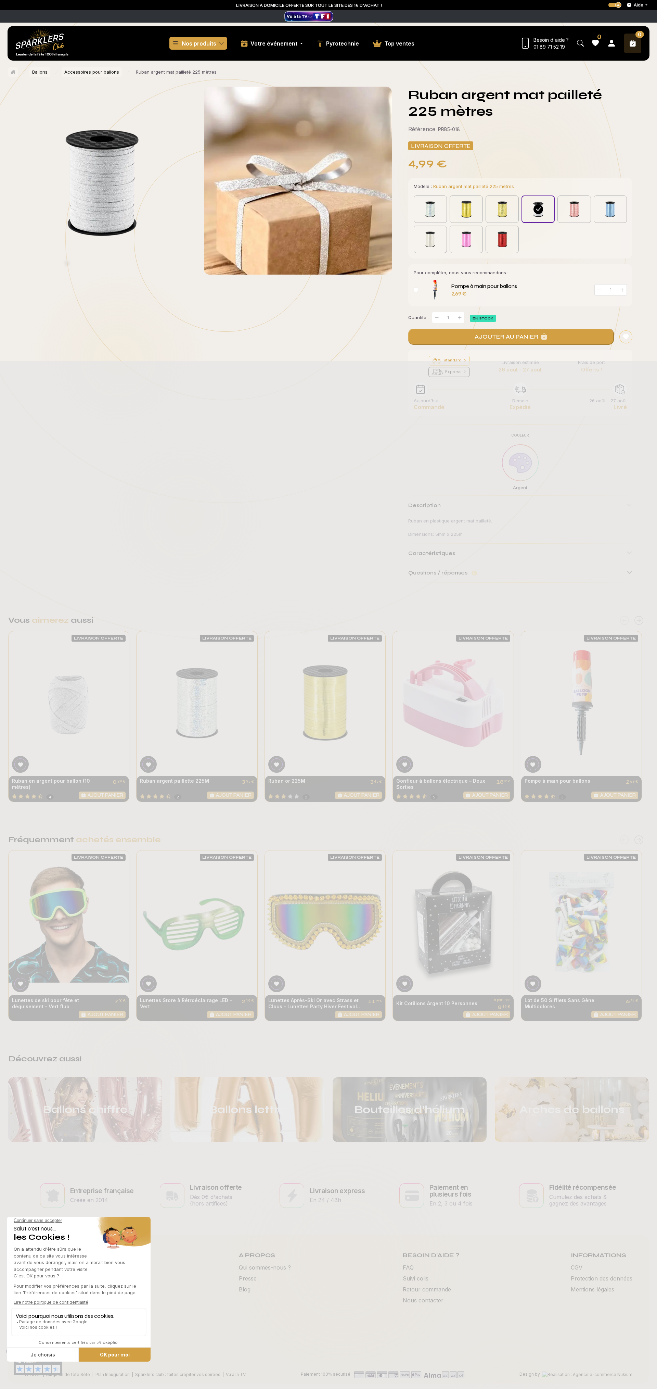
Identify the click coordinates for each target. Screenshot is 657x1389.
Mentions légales (592, 1289)
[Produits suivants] (638, 620)
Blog (244, 1289)
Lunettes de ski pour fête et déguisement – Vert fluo (45, 1003)
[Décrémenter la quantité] (436, 317)
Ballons (40, 72)
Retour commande (427, 1289)
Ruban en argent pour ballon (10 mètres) (51, 784)
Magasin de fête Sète (68, 1374)
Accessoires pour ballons (91, 72)
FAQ (408, 1267)
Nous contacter (423, 1300)
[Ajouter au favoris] (625, 336)
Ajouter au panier (506, 336)
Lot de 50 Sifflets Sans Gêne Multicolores (559, 1003)
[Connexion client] (611, 43)
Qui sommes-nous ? (265, 1267)
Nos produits (199, 43)
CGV (576, 1267)
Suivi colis (415, 1278)
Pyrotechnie (342, 43)
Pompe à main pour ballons (484, 286)
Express (453, 371)
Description (424, 505)
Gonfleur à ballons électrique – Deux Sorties (440, 784)
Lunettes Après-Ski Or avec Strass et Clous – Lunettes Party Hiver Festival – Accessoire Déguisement (314, 1003)
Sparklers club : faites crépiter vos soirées (177, 1374)
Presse (248, 1278)
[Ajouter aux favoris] (20, 764)
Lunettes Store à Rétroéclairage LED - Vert (186, 1003)
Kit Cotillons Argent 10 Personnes (436, 1003)
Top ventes (399, 43)
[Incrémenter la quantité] (459, 317)
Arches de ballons (571, 1109)
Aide (638, 5)
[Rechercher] (580, 43)
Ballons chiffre (85, 1109)
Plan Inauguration (112, 1374)
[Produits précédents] (624, 620)
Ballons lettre (247, 1109)
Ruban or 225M (286, 781)
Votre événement (274, 43)
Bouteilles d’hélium (410, 1109)
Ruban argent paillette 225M (174, 781)
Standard (452, 360)
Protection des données (601, 1278)
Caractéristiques (431, 553)
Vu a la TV (236, 1374)
